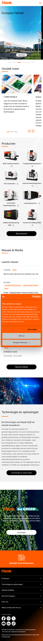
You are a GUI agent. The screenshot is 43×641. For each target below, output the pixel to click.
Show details (32, 329)
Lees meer (21, 532)
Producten (5, 578)
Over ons (5, 602)
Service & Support (8, 596)
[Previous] (29, 131)
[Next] (33, 131)
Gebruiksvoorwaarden (8, 629)
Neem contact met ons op (11, 607)
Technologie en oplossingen (21, 473)
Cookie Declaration (29, 629)
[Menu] (40, 3)
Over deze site (6, 632)
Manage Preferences (20, 342)
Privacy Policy (19, 629)
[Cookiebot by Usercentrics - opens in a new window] (32, 296)
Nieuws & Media (8, 590)
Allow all (21, 336)
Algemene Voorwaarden (18, 632)
